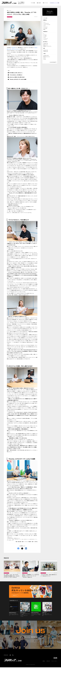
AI (43, 33)
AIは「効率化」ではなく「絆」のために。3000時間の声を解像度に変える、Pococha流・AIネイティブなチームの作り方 (11, 576)
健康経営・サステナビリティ (47, 46)
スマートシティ (45, 26)
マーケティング (45, 38)
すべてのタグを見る (52, 62)
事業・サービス (45, 2)
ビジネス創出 (45, 28)
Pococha (13, 47)
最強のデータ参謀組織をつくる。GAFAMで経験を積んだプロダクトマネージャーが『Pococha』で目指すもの (30, 576)
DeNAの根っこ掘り (46, 55)
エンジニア (44, 34)
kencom (44, 57)
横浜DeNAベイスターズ (46, 56)
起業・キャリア (45, 44)
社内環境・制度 (45, 43)
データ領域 (44, 35)
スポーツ (44, 25)
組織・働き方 (39, 2)
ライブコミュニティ (9, 16)
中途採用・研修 (45, 51)
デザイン (44, 37)
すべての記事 (33, 2)
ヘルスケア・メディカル (46, 24)
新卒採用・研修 (45, 50)
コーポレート (45, 39)
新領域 (44, 29)
